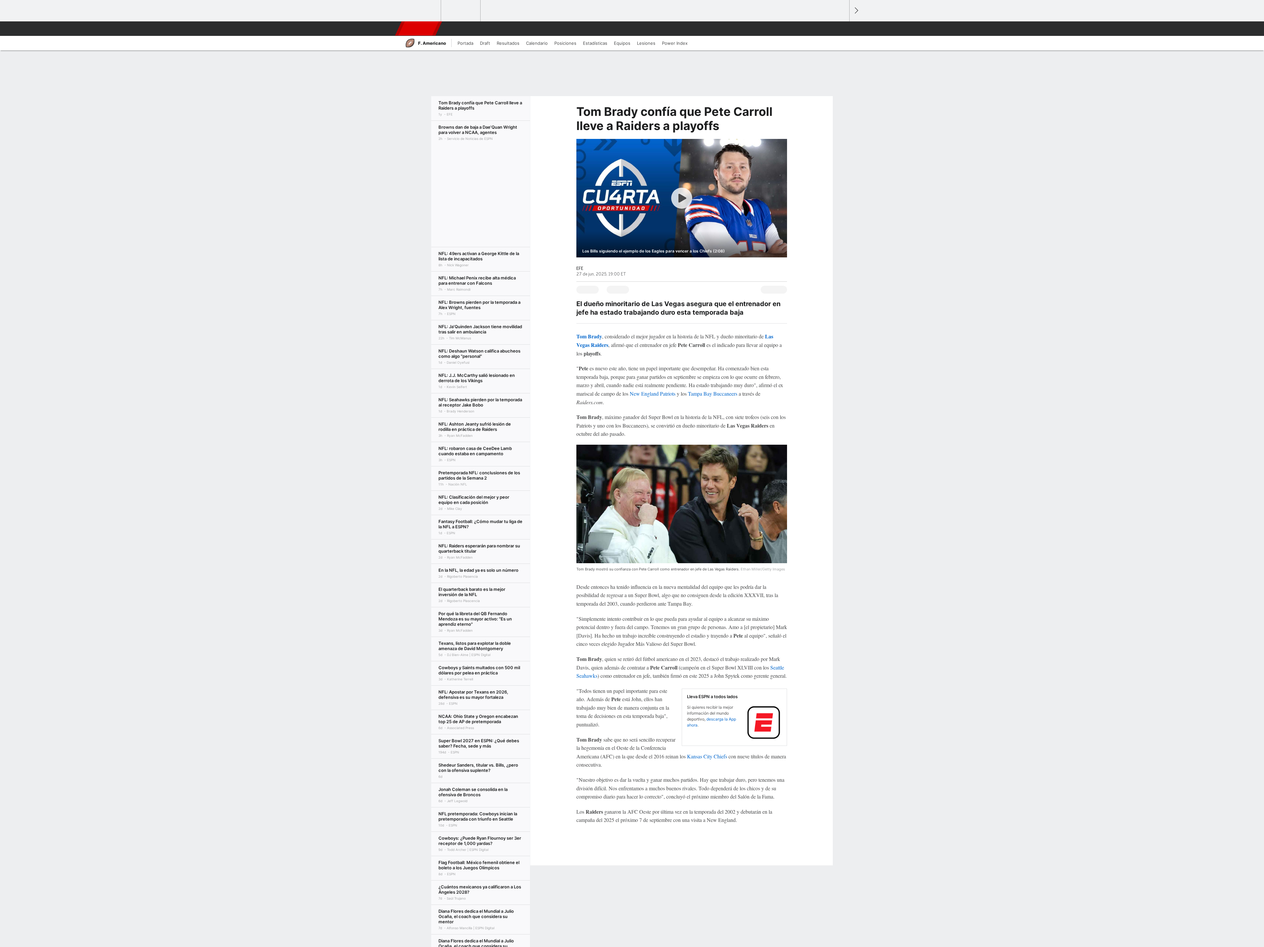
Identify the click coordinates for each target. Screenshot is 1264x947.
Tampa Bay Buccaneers (712, 393)
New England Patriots (652, 393)
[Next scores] (855, 10)
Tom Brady (589, 336)
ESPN (417, 28)
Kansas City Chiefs (707, 756)
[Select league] (421, 11)
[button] (841, 28)
